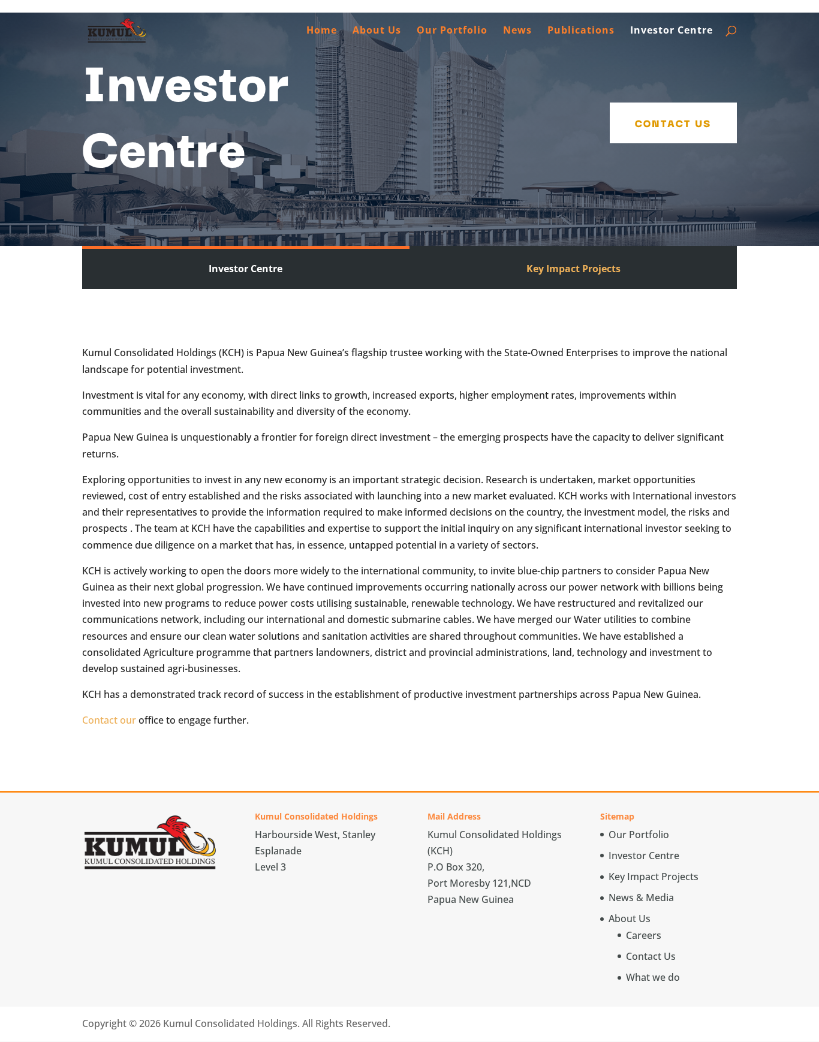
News (517, 31)
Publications (581, 31)
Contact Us (673, 123)
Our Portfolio (452, 31)
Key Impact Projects (573, 268)
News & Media (641, 897)
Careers (643, 935)
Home (321, 31)
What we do (653, 977)
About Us (377, 31)
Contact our (109, 720)
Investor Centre (671, 31)
